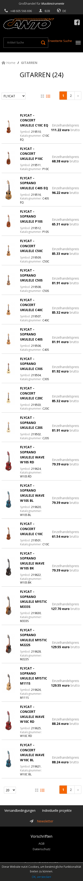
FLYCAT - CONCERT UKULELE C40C (31, 305)
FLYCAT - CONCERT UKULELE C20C (31, 393)
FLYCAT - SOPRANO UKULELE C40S (31, 334)
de (64, 11)
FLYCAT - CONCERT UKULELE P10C (31, 153)
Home (10, 62)
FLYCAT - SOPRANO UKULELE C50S (31, 275)
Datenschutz (41, 849)
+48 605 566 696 (21, 11)
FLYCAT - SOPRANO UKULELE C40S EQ (34, 183)
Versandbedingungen (20, 810)
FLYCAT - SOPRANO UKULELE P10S (31, 216)
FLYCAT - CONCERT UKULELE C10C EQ (34, 120)
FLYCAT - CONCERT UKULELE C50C (31, 246)
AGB (41, 843)
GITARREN (29, 62)
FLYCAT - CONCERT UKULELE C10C (31, 528)
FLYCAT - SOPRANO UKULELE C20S (31, 422)
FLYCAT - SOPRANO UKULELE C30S (31, 364)
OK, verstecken (41, 877)
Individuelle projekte (57, 810)
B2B (47, 11)
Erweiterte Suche (60, 41)
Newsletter (45, 821)
